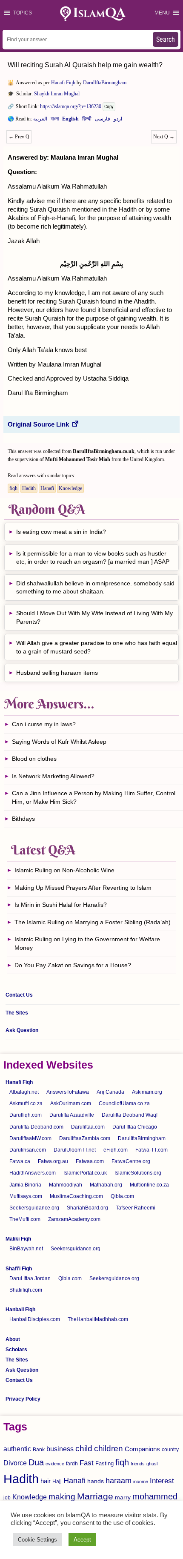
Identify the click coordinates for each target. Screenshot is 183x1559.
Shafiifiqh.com (25, 1290)
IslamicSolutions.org (137, 1173)
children (108, 1448)
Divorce (15, 1463)
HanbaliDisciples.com (34, 1319)
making (62, 1496)
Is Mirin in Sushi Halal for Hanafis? (60, 904)
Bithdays (23, 818)
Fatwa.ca (19, 1161)
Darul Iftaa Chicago (134, 1127)
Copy (109, 106)
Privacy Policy (23, 1399)
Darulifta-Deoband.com (36, 1127)
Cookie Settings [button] (37, 1539)
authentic (17, 1449)
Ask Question (22, 1030)
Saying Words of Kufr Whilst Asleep (59, 741)
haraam (119, 1480)
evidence (55, 1463)
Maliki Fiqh (18, 1239)
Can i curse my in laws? (44, 724)
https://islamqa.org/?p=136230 (70, 106)
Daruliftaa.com (88, 1127)
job (7, 1497)
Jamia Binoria (25, 1185)
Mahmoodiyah (65, 1185)
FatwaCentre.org (131, 1161)
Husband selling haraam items (57, 672)
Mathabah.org (106, 1185)
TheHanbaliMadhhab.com (98, 1319)
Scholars (16, 1350)
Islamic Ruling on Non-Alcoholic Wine (64, 870)
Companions (142, 1449)
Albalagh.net (24, 1092)
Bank (39, 1450)
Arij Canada (110, 1092)
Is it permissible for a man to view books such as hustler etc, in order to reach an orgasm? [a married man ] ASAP (92, 557)
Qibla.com (122, 1196)
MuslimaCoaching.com (76, 1196)
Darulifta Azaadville (71, 1115)
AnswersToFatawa (67, 1092)
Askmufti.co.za (26, 1103)
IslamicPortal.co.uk (85, 1173)
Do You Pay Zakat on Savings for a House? (72, 965)
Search (165, 39)
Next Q (163, 137)
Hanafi (47, 488)
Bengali (55, 120)
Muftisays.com (25, 1196)
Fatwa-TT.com (151, 1150)
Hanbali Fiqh (20, 1310)
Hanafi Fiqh (63, 82)
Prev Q (19, 137)
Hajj (57, 1481)
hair (45, 1480)
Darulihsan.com (27, 1150)
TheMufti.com (24, 1219)
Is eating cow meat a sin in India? (61, 531)
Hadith (29, 488)
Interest (162, 1480)
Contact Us (19, 995)
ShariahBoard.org (87, 1208)
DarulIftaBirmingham (104, 82)
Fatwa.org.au (53, 1161)
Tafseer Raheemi (135, 1208)
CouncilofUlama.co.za (124, 1103)
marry (123, 1497)
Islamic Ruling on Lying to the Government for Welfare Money (87, 943)
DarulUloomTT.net (75, 1150)
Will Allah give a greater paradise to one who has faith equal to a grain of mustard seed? (96, 647)
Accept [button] (82, 1539)
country (170, 1449)
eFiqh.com (115, 1150)
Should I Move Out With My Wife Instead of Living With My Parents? (94, 617)
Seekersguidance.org (34, 1208)
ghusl (151, 1463)
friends (138, 1463)
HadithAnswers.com (32, 1173)
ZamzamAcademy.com (74, 1219)
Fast (87, 1463)
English (70, 120)
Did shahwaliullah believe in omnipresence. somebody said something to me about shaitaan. (95, 587)
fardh (72, 1464)
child (83, 1448)
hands (95, 1481)
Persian (102, 120)
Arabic (40, 120)
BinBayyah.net (26, 1249)
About (13, 1339)
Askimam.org (147, 1092)
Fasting (104, 1463)
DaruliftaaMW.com (30, 1138)
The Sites (17, 1013)
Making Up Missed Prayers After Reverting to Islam (83, 887)
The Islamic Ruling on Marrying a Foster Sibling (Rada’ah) (92, 922)
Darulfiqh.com (25, 1115)
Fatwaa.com (90, 1161)
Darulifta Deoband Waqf (129, 1115)
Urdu (118, 120)
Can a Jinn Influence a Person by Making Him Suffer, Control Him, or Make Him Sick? (93, 797)
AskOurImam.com (70, 1103)
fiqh (13, 488)
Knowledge (70, 488)
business (60, 1449)
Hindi (87, 120)
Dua (36, 1462)
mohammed (154, 1496)
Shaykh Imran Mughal (57, 93)
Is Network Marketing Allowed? (53, 776)
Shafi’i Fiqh (19, 1269)
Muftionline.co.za (149, 1185)
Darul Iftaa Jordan (30, 1278)
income (140, 1481)
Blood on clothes (34, 758)
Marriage (95, 1496)
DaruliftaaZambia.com (84, 1138)
